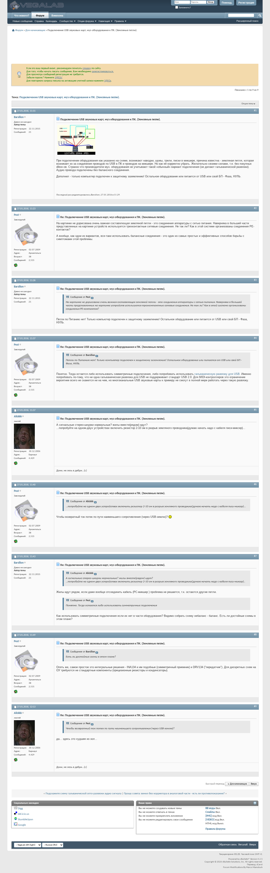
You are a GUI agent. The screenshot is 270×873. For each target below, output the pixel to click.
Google (22, 825)
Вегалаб (243, 844)
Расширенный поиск (247, 21)
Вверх (254, 784)
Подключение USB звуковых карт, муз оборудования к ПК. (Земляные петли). (69, 97)
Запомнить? (184, 7)
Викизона (57, 15)
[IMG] (208, 816)
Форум (40, 15)
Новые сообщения (22, 21)
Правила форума (215, 829)
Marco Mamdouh (254, 867)
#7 (255, 556)
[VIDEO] (209, 819)
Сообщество (66, 21)
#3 (255, 280)
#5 (255, 410)
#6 (255, 484)
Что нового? (21, 15)
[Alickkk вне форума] (24, 436)
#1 (255, 110)
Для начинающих (35, 30)
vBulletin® (245, 859)
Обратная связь (228, 844)
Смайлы (210, 812)
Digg (20, 808)
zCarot (259, 865)
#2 (255, 208)
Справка (39, 21)
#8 (255, 634)
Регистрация (246, 2)
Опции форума (86, 21)
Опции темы (247, 104)
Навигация (104, 21)
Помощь (227, 2)
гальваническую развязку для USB (217, 373)
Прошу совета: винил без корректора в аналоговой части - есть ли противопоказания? (174, 793)
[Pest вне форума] (26, 234)
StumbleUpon (25, 819)
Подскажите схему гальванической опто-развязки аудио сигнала (83, 793)
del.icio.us (23, 814)
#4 (255, 338)
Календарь (51, 21)
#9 (255, 706)
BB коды (210, 808)
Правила (119, 21)
